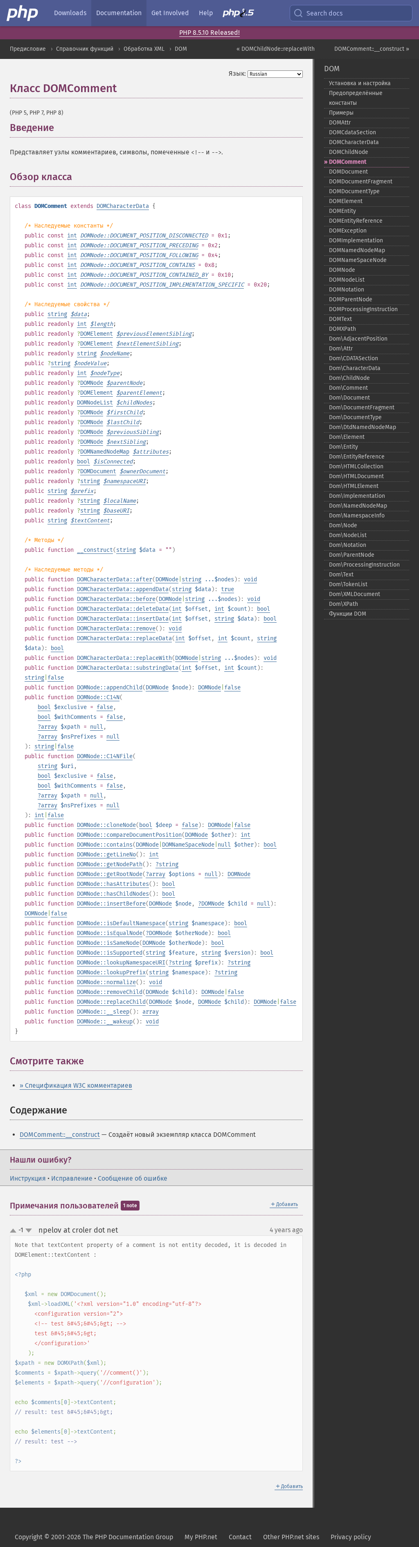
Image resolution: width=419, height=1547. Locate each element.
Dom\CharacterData (355, 368)
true (227, 589)
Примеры (341, 112)
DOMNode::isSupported (109, 952)
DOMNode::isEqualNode (109, 933)
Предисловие (28, 48)
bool (83, 461)
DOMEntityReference (356, 220)
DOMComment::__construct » (371, 48)
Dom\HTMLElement (353, 486)
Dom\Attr (341, 348)
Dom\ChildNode (349, 378)
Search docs (324, 13)
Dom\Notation (347, 545)
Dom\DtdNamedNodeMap (362, 427)
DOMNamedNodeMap (104, 451)
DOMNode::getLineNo (106, 854)
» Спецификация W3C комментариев (76, 1085)
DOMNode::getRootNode (109, 874)
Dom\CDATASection (353, 358)
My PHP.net (201, 1537)
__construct (95, 550)
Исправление (71, 1178)
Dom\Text (341, 574)
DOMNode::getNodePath (109, 864)
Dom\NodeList (348, 535)
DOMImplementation (356, 240)
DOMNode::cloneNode (106, 825)
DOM (181, 48)
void (250, 579)
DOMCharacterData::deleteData (123, 608)
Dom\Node (343, 525)
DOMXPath (342, 328)
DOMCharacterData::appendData (123, 589)
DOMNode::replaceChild (111, 1001)
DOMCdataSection (352, 132)
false (55, 677)
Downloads (70, 13)
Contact (240, 1537)
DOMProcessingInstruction (363, 309)
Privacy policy (351, 1537)
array (49, 726)
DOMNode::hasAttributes (113, 884)
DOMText (340, 319)
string (57, 314)
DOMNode (91, 382)
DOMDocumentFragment (360, 181)
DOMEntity (342, 211)
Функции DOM (347, 613)
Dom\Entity (343, 446)
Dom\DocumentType (355, 417)
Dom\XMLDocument (354, 594)
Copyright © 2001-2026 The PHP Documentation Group (94, 1537)
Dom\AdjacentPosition (358, 338)
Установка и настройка (360, 83)
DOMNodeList (95, 402)
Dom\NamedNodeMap (358, 505)
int (72, 235)
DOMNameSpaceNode (188, 844)
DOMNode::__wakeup (105, 1021)
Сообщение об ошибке (132, 1178)
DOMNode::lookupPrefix (111, 972)
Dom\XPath (343, 604)
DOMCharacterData (123, 206)
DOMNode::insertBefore (111, 903)
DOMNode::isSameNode (108, 942)
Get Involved (170, 13)
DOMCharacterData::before (116, 599)
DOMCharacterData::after (114, 579)
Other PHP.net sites (291, 1537)
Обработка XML (144, 48)
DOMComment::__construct (60, 1134)
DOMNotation (346, 289)
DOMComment (347, 161)
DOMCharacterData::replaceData (124, 638)
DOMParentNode (350, 299)
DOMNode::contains (105, 844)
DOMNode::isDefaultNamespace (121, 923)
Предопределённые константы (356, 98)
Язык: (237, 73)
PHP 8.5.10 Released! (209, 32)
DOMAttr (340, 122)
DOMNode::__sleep (103, 1011)
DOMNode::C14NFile (105, 756)
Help (206, 13)
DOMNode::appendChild (109, 687)
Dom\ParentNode (351, 554)
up (14, 1231)
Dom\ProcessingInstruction (364, 564)
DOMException (348, 230)
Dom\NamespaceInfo (357, 515)
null (96, 726)
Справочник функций (84, 48)
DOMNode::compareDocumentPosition (129, 834)
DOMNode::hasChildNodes (113, 893)
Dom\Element (347, 437)
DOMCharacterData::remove (116, 628)
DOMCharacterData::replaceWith (124, 658)
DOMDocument (98, 471)
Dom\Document (349, 397)
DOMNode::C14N (98, 697)
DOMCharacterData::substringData (127, 667)
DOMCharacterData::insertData (123, 618)
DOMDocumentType (354, 191)
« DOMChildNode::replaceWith (276, 48)
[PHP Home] (23, 13)
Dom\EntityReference (357, 456)
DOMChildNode (348, 152)
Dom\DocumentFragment (361, 407)
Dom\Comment (348, 387)
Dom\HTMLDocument (356, 476)
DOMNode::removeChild (109, 992)
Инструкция (28, 1178)
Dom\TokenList (348, 584)
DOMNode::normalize (106, 982)
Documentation (119, 13)
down (28, 1231)
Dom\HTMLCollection (356, 466)
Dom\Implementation (357, 495)
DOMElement (96, 333)
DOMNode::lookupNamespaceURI (121, 962)
